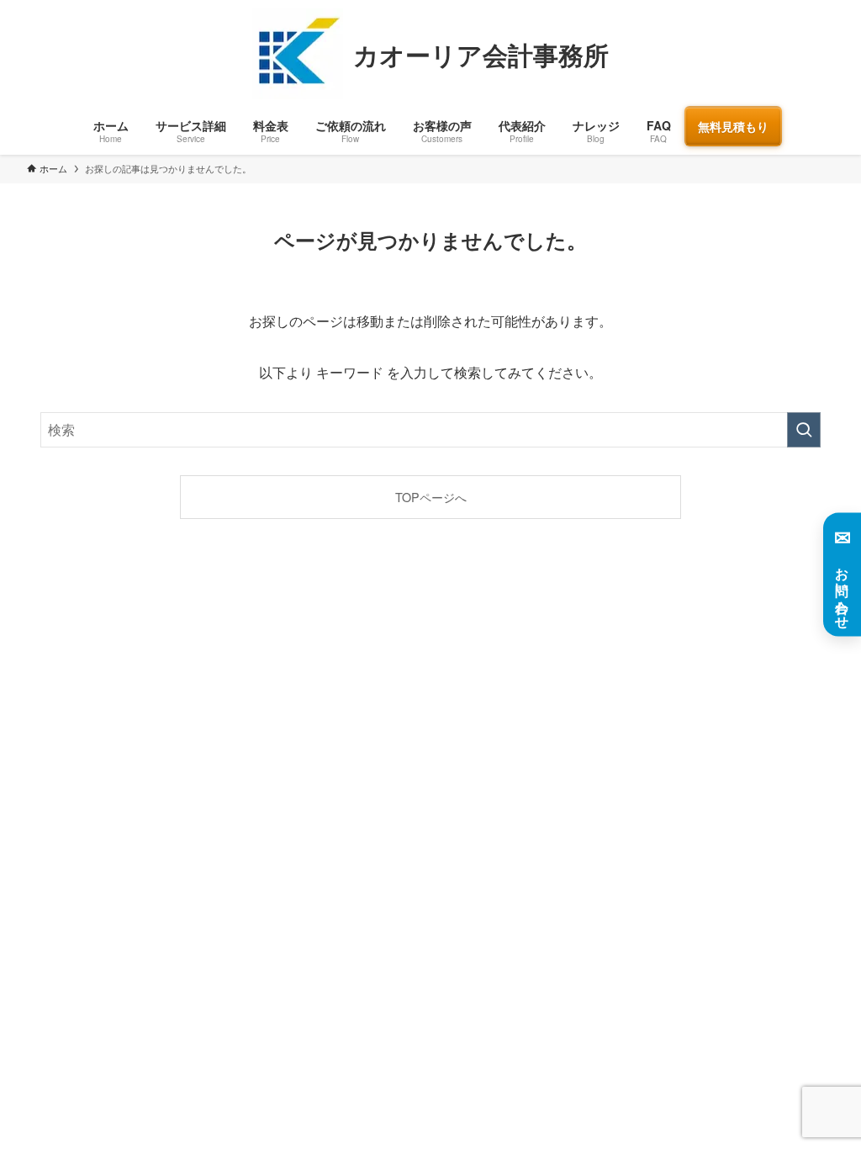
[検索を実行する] (804, 429)
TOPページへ (431, 497)
